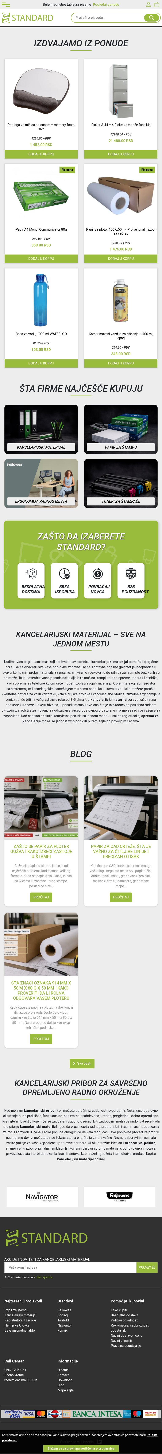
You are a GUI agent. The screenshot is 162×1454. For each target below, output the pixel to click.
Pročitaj (41, 897)
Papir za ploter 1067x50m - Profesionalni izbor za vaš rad (121, 231)
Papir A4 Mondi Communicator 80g (41, 229)
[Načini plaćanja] (29, 1414)
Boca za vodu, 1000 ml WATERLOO (41, 334)
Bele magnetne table (19, 1330)
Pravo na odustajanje (126, 1346)
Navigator (65, 1325)
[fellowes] (42, 1197)
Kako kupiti (119, 1310)
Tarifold (63, 1320)
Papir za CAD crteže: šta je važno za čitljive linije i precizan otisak (121, 851)
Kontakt (63, 1375)
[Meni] (6, 5)
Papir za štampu (121, 447)
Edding (63, 1315)
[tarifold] (119, 1197)
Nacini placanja (121, 1341)
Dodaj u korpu (41, 363)
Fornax (63, 1330)
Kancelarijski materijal (41, 447)
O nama (63, 1370)
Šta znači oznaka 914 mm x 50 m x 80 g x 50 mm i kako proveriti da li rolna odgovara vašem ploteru (41, 990)
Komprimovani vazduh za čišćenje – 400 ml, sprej (121, 336)
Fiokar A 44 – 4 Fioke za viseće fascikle (121, 125)
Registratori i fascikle (20, 1320)
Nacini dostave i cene (126, 1336)
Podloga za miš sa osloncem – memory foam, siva (41, 127)
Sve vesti (84, 1063)
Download (65, 1380)
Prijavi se (147, 1267)
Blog (61, 1385)
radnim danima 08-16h (20, 1380)
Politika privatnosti (124, 1320)
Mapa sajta (66, 1390)
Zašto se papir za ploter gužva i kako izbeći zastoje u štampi (41, 851)
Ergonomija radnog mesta (41, 501)
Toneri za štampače (121, 501)
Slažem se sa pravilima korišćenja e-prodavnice (81, 1448)
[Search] (151, 18)
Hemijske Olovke (17, 1325)
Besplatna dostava (124, 1315)
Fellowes (64, 1310)
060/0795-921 (15, 1370)
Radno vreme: (14, 1375)
